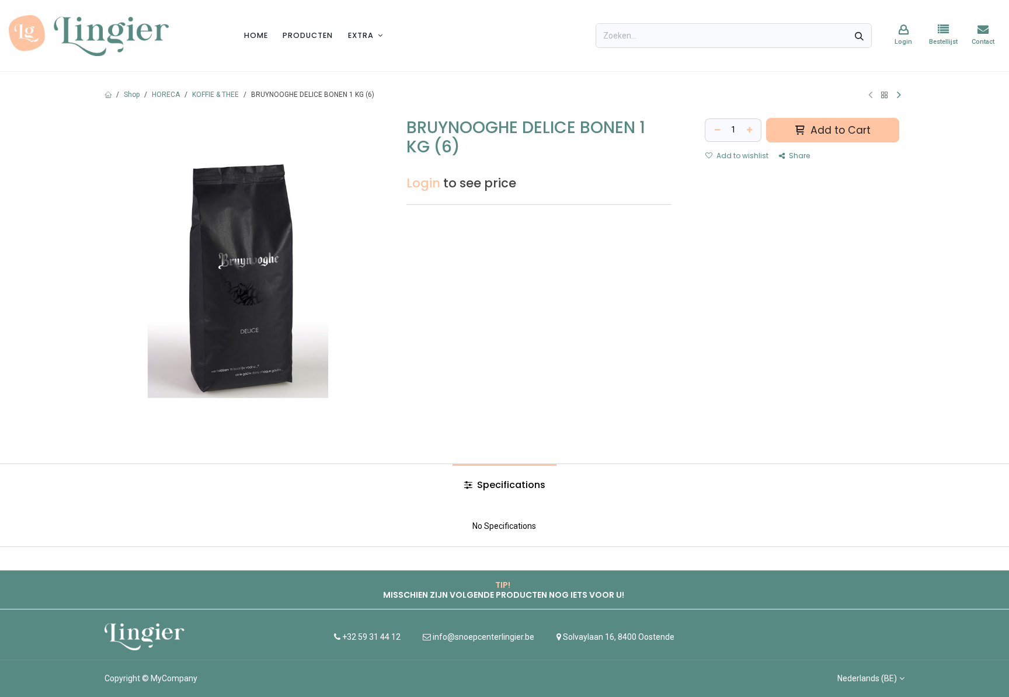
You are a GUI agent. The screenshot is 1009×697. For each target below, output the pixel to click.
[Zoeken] (859, 35)
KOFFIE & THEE (215, 94)
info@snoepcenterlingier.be (483, 637)
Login (423, 183)
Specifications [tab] (510, 485)
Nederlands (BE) (867, 678)
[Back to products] (885, 95)
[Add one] (751, 130)
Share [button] (798, 156)
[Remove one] (716, 130)
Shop (132, 94)
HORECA (166, 94)
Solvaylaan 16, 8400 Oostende (618, 637)
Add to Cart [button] (839, 130)
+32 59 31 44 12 (370, 637)
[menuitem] (256, 35)
